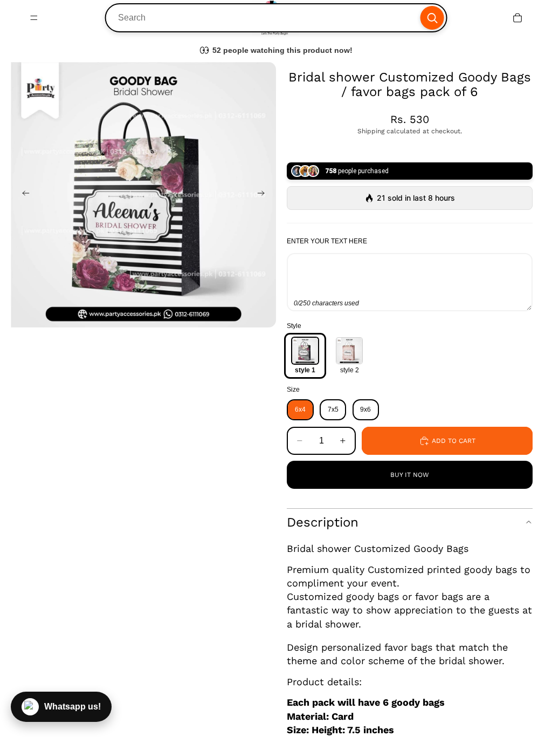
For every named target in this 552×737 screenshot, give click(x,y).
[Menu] (34, 17)
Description (322, 522)
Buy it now (409, 475)
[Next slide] (264, 195)
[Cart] (517, 18)
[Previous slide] (22, 195)
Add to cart (453, 441)
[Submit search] (432, 18)
